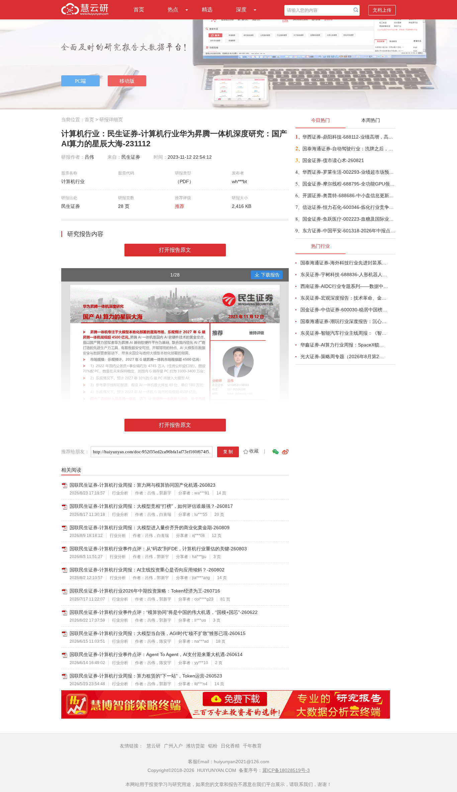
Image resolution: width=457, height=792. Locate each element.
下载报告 (270, 275)
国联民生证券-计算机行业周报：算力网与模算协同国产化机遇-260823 (142, 485)
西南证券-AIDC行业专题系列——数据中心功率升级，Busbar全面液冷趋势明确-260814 (344, 286)
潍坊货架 (195, 745)
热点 (173, 9)
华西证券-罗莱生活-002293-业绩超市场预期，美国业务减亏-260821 (348, 172)
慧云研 (154, 745)
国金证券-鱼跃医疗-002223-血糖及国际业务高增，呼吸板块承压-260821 (348, 219)
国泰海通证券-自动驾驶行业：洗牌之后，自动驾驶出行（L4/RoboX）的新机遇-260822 (348, 148)
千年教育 (252, 745)
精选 (207, 9)
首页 (138, 9)
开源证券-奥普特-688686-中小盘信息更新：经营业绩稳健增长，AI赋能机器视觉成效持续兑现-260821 (348, 195)
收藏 (254, 451)
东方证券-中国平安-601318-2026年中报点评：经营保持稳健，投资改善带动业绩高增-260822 (348, 230)
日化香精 (230, 745)
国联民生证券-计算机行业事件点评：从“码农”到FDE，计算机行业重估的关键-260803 (158, 548)
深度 (241, 9)
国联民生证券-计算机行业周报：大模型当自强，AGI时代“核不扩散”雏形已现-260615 (158, 633)
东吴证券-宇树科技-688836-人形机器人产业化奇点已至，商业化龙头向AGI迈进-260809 (344, 274)
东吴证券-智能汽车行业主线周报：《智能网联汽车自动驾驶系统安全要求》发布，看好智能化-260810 (344, 333)
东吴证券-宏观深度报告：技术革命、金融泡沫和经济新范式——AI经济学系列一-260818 (344, 298)
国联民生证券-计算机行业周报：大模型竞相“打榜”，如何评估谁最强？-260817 (151, 506)
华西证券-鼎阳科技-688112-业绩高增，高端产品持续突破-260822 (348, 137)
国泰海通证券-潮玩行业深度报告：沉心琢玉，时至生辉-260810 (344, 321)
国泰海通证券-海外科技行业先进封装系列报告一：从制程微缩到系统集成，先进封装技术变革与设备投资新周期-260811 (344, 262)
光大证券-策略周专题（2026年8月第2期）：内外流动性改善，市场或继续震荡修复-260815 (344, 356)
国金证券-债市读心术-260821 (333, 160)
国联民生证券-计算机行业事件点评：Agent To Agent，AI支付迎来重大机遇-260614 (156, 654)
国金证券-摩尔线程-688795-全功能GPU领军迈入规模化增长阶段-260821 (348, 183)
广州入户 (173, 745)
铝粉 (212, 745)
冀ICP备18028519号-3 (286, 770)
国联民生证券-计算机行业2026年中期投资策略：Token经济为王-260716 (145, 590)
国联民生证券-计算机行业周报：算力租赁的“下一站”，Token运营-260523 (146, 676)
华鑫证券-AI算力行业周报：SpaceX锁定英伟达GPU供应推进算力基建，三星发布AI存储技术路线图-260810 (344, 344)
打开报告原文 (175, 250)
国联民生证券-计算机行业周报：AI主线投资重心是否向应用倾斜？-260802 (147, 569)
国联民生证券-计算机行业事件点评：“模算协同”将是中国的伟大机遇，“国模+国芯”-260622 (164, 612)
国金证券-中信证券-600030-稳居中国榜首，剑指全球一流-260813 (344, 309)
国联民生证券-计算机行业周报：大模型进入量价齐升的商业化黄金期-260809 (150, 527)
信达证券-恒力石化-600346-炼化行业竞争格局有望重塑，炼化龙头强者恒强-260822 (348, 207)
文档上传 (382, 10)
